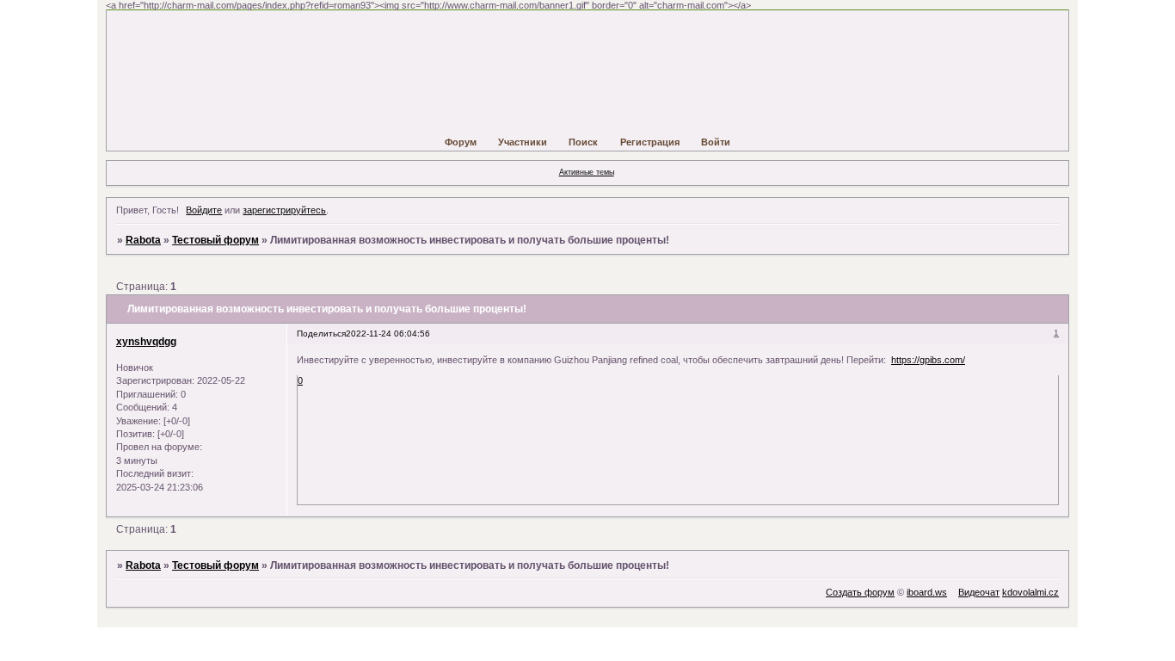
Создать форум (860, 592)
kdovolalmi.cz (1030, 592)
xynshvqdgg (146, 342)
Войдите (204, 210)
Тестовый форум (215, 240)
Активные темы (586, 172)
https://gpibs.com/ (928, 360)
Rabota (143, 240)
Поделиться (321, 333)
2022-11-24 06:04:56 (388, 333)
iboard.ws (927, 592)
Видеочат (979, 592)
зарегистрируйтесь (284, 210)
